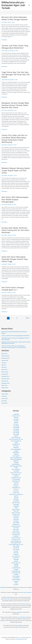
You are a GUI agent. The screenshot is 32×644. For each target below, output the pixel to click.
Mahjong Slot (16, 524)
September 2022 (6, 383)
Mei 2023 (4, 365)
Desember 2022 (5, 376)
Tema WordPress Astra (21, 639)
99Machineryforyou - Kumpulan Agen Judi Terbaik (13, 5)
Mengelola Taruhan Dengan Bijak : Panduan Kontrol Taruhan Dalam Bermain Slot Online (16, 105)
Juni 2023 (4, 362)
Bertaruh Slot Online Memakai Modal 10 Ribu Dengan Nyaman (15, 18)
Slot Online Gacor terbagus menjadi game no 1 (13, 288)
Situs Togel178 (16, 456)
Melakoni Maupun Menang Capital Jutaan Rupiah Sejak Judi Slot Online (16, 170)
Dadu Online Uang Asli (26, 592)
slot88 (16, 467)
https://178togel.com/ (16, 541)
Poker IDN (16, 511)
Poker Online (5, 50)
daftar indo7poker (16, 512)
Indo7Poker (16, 516)
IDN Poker (16, 486)
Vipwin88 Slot (16, 452)
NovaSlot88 (16, 431)
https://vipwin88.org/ (16, 441)
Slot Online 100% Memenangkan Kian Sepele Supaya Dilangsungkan (15, 199)
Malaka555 (16, 447)
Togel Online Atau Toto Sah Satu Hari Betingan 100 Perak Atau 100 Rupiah (16, 74)
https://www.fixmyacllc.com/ (16, 439)
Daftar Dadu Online (16, 537)
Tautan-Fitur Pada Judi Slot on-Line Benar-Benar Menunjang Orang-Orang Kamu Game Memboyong (15, 138)
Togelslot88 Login (16, 487)
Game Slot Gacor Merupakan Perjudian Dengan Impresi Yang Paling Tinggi (15, 259)
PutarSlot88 (16, 427)
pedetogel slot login (16, 477)
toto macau (16, 491)
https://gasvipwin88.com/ (16, 466)
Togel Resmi (16, 557)
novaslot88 (16, 471)
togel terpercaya (16, 481)
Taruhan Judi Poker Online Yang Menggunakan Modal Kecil (15, 47)
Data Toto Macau (16, 532)
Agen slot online (16, 502)
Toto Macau (16, 419)
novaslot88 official (16, 567)
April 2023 (4, 367)
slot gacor (16, 584)
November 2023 (5, 358)
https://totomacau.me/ (16, 472)
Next (28, 318)
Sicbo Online (16, 531)
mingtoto (16, 561)
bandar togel (16, 492)
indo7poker (16, 499)
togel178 (16, 422)
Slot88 (16, 442)
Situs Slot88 (16, 522)
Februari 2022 (5, 387)
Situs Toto (16, 484)
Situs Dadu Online (8, 599)
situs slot (16, 489)
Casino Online (5, 394)
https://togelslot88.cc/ (16, 449)
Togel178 (16, 454)
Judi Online (4, 396)
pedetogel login (16, 534)
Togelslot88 (16, 414)
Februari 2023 (5, 371)
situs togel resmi (16, 474)
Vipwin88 (16, 417)
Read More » (5, 40)
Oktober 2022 (5, 381)
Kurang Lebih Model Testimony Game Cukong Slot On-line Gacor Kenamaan (15, 230)
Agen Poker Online (16, 526)
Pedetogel (16, 559)
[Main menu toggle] (29, 5)
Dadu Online (16, 529)
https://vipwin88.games (16, 459)
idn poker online (16, 514)
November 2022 (5, 378)
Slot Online (4, 22)
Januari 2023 (5, 374)
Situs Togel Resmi (16, 469)
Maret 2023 (4, 369)
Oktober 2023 (5, 360)
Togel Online (4, 79)
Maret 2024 (4, 353)
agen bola (16, 581)
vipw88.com (16, 461)
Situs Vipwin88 (16, 576)
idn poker (16, 424)
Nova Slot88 (16, 425)
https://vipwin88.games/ (16, 457)
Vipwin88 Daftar (16, 444)
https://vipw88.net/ (16, 437)
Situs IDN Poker (21, 617)
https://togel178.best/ (16, 542)
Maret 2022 (4, 385)
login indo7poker (16, 509)
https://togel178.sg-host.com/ (16, 544)
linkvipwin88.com (16, 464)
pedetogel (16, 476)
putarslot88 (16, 504)
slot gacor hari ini (16, 415)
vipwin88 (16, 451)
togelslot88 (16, 506)
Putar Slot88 (16, 546)
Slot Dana (16, 446)
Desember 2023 (5, 355)
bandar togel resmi (16, 562)
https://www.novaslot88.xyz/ (16, 494)
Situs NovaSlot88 (16, 579)
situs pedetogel (16, 479)
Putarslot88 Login (16, 571)
